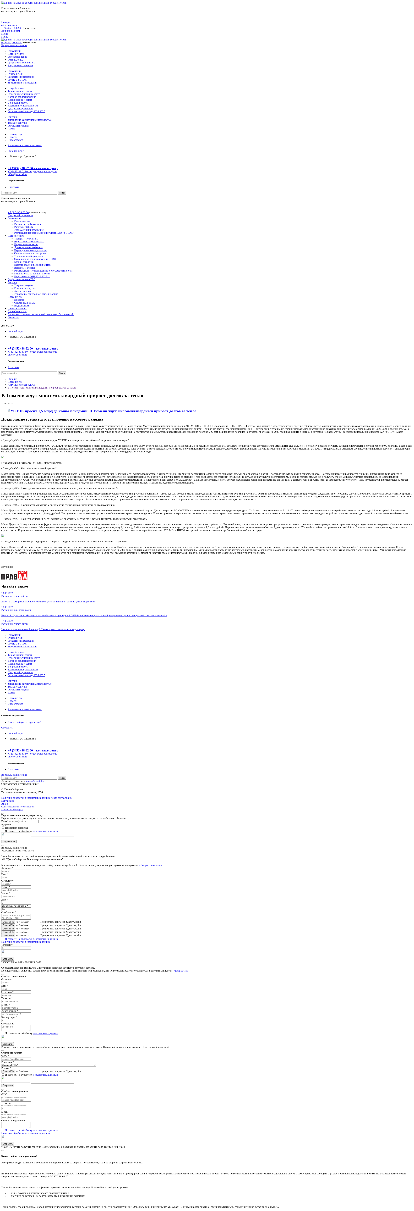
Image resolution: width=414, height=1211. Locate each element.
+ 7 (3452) (11, 28)
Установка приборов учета (29, 256)
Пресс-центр (15, 134)
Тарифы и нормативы (20, 91)
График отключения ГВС (21, 62)
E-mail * (5, 887)
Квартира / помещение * (14, 906)
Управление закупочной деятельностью (30, 119)
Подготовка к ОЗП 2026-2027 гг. (32, 276)
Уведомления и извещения (22, 82)
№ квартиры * (9, 1017)
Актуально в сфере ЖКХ (21, 384)
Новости (12, 137)
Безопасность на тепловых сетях (32, 273)
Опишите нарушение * (14, 1120)
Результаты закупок (18, 125)
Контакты (13, 317)
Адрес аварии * (9, 1011)
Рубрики (6, 824)
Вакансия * (7, 1062)
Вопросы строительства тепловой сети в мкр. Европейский (41, 314)
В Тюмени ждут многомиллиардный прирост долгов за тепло (42, 387)
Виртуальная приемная (14, 45)
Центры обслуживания (9, 23)
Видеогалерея (15, 140)
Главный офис (16, 151)
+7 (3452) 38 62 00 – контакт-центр (33, 168)
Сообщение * (8, 912)
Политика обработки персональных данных (25, 941)
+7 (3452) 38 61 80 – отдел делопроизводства (32, 171)
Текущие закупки (17, 122)
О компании (14, 51)
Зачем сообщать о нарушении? (24, 722)
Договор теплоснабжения (22, 96)
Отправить (8, 959)
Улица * (5, 893)
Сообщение (7, 1023)
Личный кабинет (10, 30)
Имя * (4, 874)
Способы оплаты (17, 311)
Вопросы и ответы (18, 102)
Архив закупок (22, 291)
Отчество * (7, 880)
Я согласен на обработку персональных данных (31, 939)
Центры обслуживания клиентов (32, 264)
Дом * (4, 899)
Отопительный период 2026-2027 (26, 111)
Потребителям (16, 53)
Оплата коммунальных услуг (24, 94)
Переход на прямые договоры (30, 250)
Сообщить (7, 727)
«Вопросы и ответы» (150, 865)
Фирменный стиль (24, 302)
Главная (12, 379)
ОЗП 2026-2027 (16, 59)
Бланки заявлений (24, 262)
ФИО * (5, 1055)
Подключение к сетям (20, 99)
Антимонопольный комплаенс (25, 145)
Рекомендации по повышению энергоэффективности (43, 270)
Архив (11, 128)
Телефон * (7, 944)
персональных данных (45, 831)
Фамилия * (7, 868)
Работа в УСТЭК (17, 79)
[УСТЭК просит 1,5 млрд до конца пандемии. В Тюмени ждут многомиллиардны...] (102, 411)
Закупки (12, 117)
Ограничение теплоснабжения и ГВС (35, 259)
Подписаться (9, 841)
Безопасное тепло (17, 56)
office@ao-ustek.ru (17, 174)
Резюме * (6, 1068)
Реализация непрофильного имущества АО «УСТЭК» (44, 232)
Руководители (15, 73)
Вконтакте (13, 187)
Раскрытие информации (21, 76)
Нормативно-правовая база (23, 105)
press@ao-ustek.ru (35, 781)
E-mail (4, 821)
